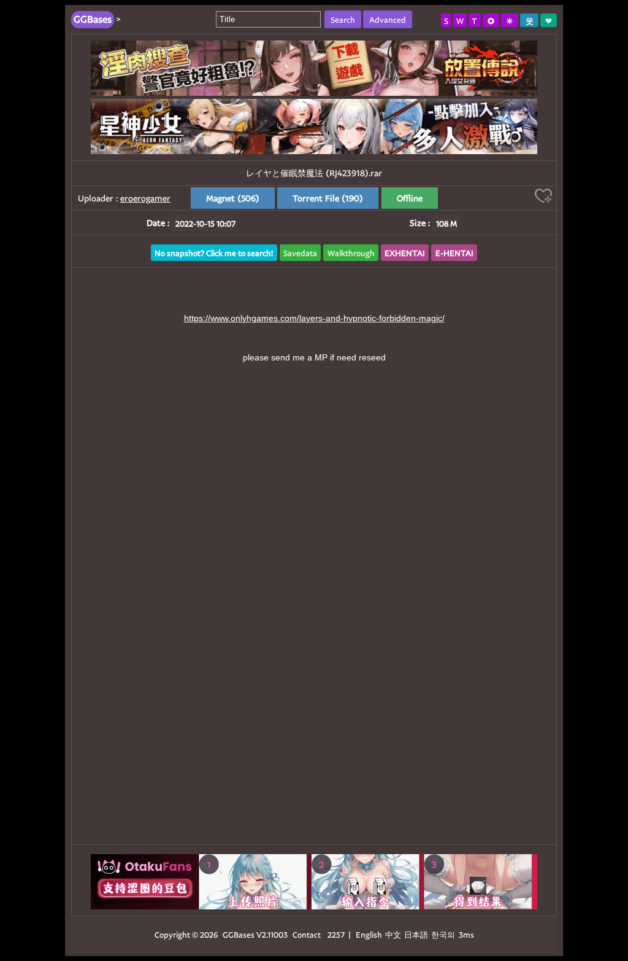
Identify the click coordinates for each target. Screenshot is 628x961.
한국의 (444, 934)
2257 (336, 934)
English (369, 934)
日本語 (416, 934)
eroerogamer (145, 198)
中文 (393, 934)
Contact (307, 934)
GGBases (239, 934)
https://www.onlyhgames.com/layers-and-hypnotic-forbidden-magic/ (314, 318)
